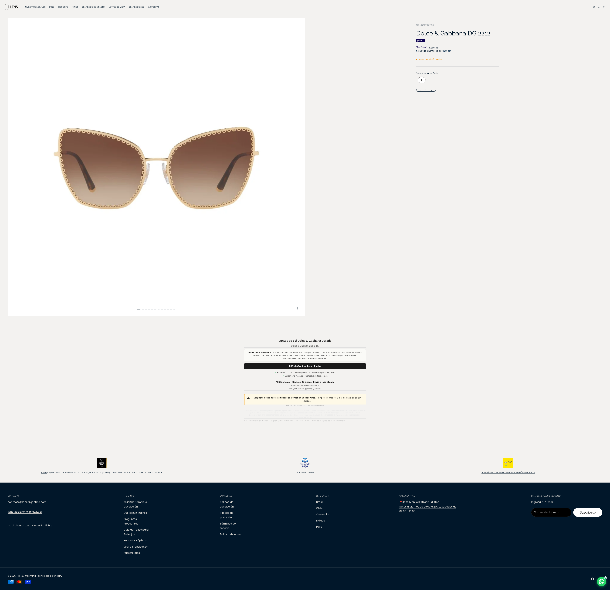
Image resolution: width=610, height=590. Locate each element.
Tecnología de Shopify (49, 575)
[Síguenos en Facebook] (592, 578)
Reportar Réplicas (135, 540)
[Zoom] (297, 308)
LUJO (51, 7)
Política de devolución (227, 504)
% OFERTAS (153, 7)
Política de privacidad (227, 515)
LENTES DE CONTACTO (93, 7)
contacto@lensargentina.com (27, 502)
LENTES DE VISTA (116, 7)
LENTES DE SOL (136, 7)
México (320, 520)
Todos (44, 472)
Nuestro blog (132, 553)
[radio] (421, 80)
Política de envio (230, 534)
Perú (319, 527)
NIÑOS (75, 7)
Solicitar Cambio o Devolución (135, 504)
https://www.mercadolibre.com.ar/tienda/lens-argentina (508, 472)
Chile (319, 508)
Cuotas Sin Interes (135, 513)
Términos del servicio (228, 526)
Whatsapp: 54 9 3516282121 (25, 512)
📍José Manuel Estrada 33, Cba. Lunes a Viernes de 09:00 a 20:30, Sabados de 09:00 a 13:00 (428, 506)
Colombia (322, 514)
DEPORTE (63, 7)
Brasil (319, 502)
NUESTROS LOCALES (35, 7)
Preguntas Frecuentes (131, 521)
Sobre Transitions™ (136, 547)
